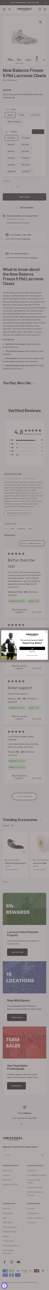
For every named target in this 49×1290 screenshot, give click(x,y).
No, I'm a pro (32, 651)
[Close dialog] (46, 632)
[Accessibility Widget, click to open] (4, 1286)
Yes (32, 648)
